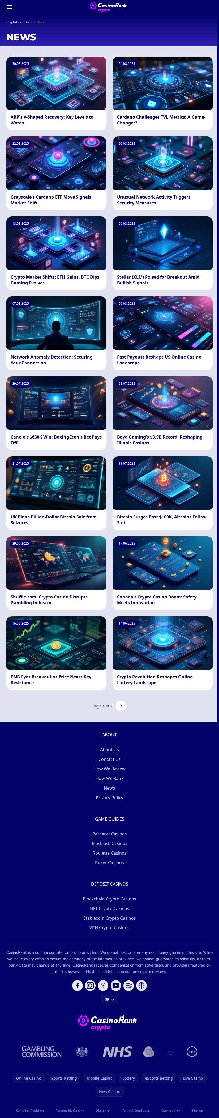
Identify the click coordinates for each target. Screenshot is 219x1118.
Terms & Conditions (136, 1110)
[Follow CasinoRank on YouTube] (116, 985)
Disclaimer (103, 1110)
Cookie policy (170, 1110)
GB (107, 999)
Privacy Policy (109, 798)
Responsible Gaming (70, 1110)
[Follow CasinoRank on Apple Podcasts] (141, 985)
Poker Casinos (109, 863)
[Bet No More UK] (149, 1051)
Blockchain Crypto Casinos (109, 899)
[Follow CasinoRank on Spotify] (128, 985)
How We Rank (110, 778)
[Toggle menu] (9, 7)
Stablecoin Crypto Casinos (109, 918)
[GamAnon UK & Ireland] (170, 1051)
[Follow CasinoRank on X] (103, 985)
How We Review (109, 769)
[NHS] (117, 1051)
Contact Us (110, 759)
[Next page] (121, 706)
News (109, 788)
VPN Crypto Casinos (109, 928)
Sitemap (197, 1110)
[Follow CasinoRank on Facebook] (77, 985)
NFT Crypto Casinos (109, 908)
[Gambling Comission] (42, 1051)
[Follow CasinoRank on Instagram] (90, 985)
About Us (109, 750)
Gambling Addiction (30, 1110)
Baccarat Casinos (109, 834)
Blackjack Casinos (109, 843)
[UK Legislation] (82, 1051)
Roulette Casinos (110, 853)
